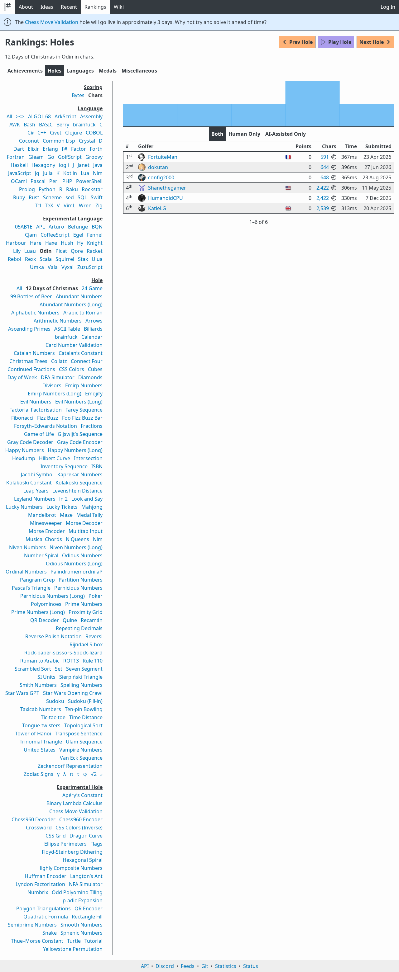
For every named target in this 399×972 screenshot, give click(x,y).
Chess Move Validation (51, 22)
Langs (80, 70)
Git (204, 966)
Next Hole (371, 42)
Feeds (188, 966)
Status (250, 966)
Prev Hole (301, 42)
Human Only (244, 133)
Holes (54, 70)
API (145, 966)
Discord (165, 966)
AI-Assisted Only (285, 133)
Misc (139, 70)
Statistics (225, 966)
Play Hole (339, 42)
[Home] (7, 7)
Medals (108, 70)
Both (217, 133)
